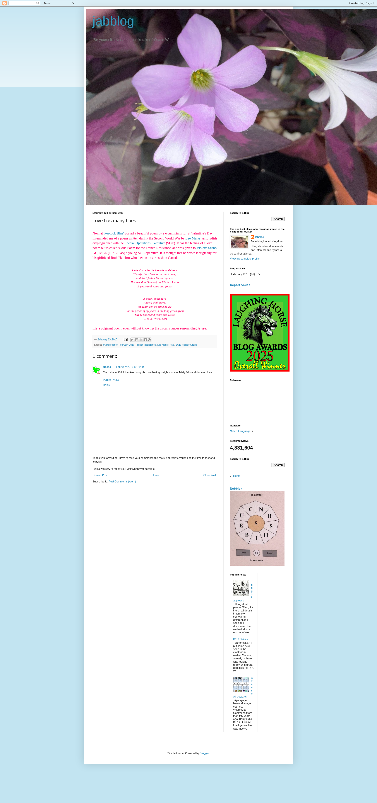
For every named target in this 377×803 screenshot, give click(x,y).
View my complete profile (245, 258)
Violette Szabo (207, 248)
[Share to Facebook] (145, 340)
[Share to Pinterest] (149, 340)
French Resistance (146, 344)
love (172, 344)
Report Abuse (240, 285)
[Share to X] (141, 340)
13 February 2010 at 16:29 (128, 366)
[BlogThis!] (137, 340)
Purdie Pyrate (111, 379)
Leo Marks (192, 238)
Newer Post (100, 475)
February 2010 (126, 344)
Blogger (204, 753)
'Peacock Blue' (114, 233)
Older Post (209, 475)
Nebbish (236, 488)
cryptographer (110, 344)
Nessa (107, 366)
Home (155, 475)
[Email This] (132, 340)
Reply (106, 385)
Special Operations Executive (145, 243)
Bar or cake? (240, 639)
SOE (178, 344)
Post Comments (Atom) (122, 481)
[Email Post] (125, 339)
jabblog (113, 21)
